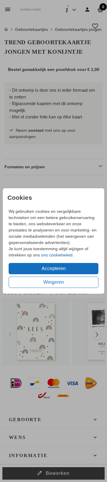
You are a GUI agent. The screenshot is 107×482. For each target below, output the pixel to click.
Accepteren (54, 268)
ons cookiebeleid (57, 255)
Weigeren (53, 282)
